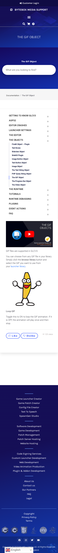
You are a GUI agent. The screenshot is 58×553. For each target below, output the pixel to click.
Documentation (12, 95)
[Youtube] (38, 540)
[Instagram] (25, 540)
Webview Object (18, 152)
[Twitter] (32, 540)
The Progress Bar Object (21, 181)
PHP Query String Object (21, 174)
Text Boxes (16, 148)
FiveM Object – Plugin (21, 144)
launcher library (18, 266)
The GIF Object (18, 177)
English (15, 549)
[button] (29, 17)
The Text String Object (20, 170)
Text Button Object (19, 163)
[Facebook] (19, 540)
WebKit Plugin (17, 155)
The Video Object (18, 185)
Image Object (17, 166)
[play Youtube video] (29, 234)
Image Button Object (20, 159)
